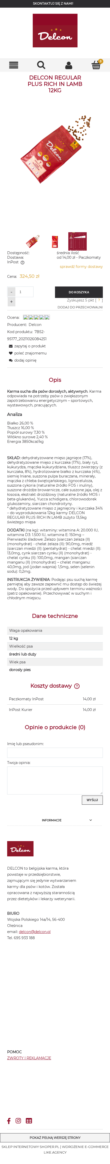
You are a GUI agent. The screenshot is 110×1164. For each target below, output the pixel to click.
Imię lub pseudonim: (25, 744)
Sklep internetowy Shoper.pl (30, 1147)
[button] (14, 65)
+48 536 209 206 (34, 10)
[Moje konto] (69, 65)
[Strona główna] (55, 30)
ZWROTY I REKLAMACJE (29, 1058)
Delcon (35, 324)
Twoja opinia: (18, 762)
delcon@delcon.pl (74, 10)
